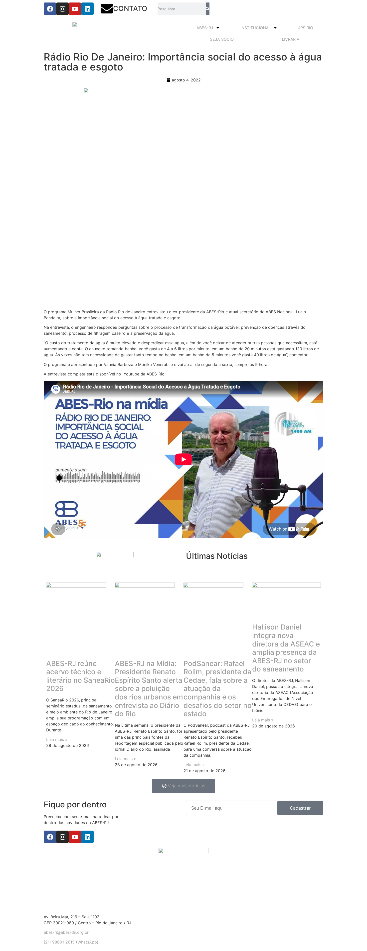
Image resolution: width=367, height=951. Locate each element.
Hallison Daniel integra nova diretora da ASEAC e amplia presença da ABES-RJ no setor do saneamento (286, 648)
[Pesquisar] (207, 8)
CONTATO (130, 8)
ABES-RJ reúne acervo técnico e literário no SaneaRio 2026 (80, 676)
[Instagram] (62, 8)
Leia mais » (56, 739)
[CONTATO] (107, 8)
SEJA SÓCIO (222, 39)
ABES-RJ (204, 27)
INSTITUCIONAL (255, 27)
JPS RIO (305, 27)
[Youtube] (75, 8)
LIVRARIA (290, 39)
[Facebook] (50, 8)
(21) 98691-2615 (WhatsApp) (71, 942)
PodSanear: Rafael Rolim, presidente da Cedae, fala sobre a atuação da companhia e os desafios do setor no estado (218, 688)
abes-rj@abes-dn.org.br (66, 932)
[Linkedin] (87, 8)
